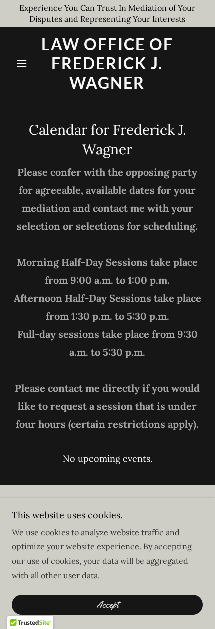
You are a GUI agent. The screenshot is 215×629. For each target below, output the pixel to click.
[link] (107, 63)
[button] (26, 63)
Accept (107, 605)
